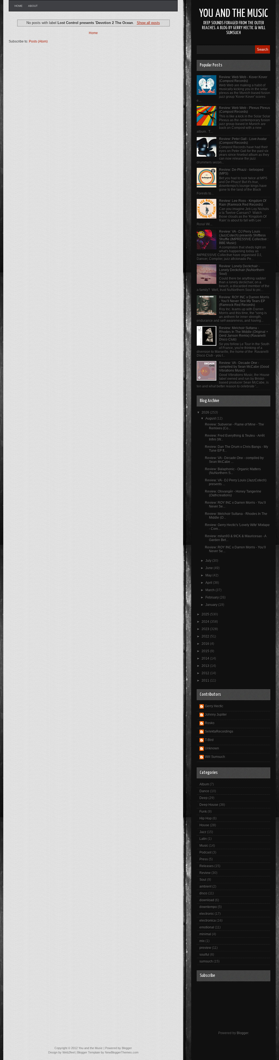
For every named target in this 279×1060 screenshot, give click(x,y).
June (209, 568)
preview (205, 948)
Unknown (212, 748)
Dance (204, 791)
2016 (206, 644)
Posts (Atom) (38, 41)
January (211, 605)
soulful (204, 954)
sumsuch (206, 961)
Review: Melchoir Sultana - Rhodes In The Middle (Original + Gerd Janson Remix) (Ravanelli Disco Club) (243, 333)
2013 (206, 666)
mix (202, 941)
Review (205, 873)
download (206, 900)
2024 (206, 622)
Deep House (208, 805)
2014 (206, 658)
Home (18, 5)
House (204, 825)
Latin (203, 839)
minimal (205, 934)
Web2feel (68, 1052)
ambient (205, 886)
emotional (206, 927)
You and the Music (233, 13)
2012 (206, 673)
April (209, 583)
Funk (203, 811)
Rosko (209, 723)
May (209, 575)
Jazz (202, 832)
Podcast (205, 852)
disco (203, 893)
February (212, 597)
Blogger (242, 1033)
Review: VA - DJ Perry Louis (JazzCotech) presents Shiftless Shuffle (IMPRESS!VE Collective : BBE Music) (243, 237)
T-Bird (209, 740)
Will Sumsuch (215, 757)
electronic (206, 914)
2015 (206, 651)
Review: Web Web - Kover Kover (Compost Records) (243, 79)
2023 (206, 629)
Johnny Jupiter (216, 714)
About (33, 5)
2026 (206, 412)
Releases (206, 866)
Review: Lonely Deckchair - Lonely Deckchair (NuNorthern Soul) (241, 270)
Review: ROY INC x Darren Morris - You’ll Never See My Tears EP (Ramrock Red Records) (244, 301)
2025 (206, 614)
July (208, 561)
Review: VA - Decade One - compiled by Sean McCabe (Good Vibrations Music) (244, 366)
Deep (203, 798)
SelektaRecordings (219, 731)
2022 (206, 636)
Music (203, 846)
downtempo (208, 907)
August (211, 418)
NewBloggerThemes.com (121, 1052)
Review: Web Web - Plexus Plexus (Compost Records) (244, 110)
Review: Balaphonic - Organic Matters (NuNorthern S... (233, 471)
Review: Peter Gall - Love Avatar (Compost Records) (243, 141)
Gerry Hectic (214, 706)
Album (204, 784)
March (210, 590)
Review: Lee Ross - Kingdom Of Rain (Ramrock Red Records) (242, 202)
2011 (206, 680)
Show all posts (148, 23)
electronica (207, 920)
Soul (202, 880)
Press (203, 859)
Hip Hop (205, 818)
